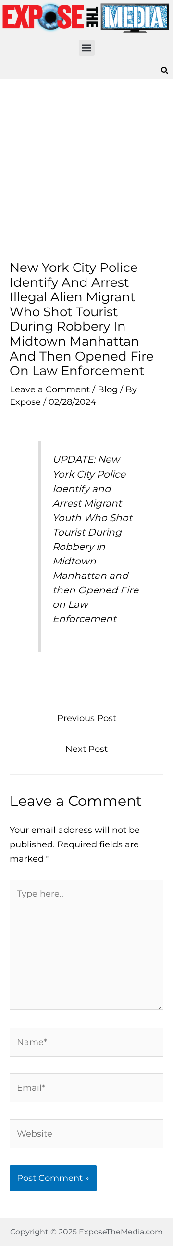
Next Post (86, 748)
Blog (108, 389)
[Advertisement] (86, 169)
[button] (87, 48)
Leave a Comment (50, 389)
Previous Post (86, 717)
